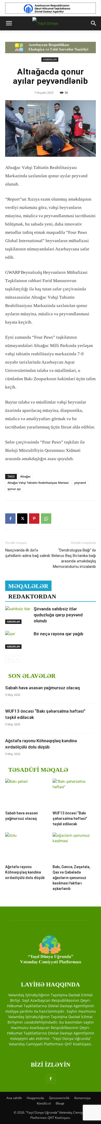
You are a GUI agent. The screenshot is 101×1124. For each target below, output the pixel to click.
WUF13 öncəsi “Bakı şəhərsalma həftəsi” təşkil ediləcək (70, 818)
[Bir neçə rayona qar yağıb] (18, 640)
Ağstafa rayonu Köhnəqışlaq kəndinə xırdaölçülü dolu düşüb (25, 872)
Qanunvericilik (59, 1098)
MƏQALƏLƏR (28, 586)
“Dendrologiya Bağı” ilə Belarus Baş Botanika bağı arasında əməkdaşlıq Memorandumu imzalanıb (74, 558)
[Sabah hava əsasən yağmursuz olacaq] (27, 793)
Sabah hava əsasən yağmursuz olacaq (42, 687)
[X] (22, 518)
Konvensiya (82, 1098)
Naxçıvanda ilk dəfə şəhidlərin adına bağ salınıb (27, 553)
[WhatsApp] (46, 518)
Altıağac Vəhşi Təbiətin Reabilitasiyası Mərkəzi (38, 483)
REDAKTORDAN (32, 596)
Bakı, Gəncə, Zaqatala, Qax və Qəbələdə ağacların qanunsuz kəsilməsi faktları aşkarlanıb (71, 878)
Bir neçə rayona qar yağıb (58, 633)
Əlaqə (60, 1103)
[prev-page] (8, 659)
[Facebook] (10, 518)
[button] (9, 23)
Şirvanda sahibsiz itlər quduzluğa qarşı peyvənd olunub (58, 614)
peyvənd (80, 483)
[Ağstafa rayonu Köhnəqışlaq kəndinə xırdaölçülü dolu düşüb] (27, 847)
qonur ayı (14, 489)
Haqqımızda (35, 1098)
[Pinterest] (34, 518)
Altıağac (25, 476)
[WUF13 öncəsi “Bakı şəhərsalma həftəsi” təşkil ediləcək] (74, 793)
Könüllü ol (44, 1103)
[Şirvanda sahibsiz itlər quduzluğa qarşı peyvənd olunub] (18, 615)
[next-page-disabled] (16, 659)
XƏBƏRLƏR (50, 59)
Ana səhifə (14, 1098)
